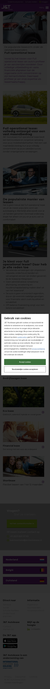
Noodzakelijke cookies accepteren (25, 369)
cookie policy (22, 337)
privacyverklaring (38, 349)
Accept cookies (25, 362)
